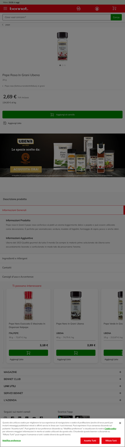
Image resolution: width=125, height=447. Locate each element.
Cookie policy (110, 428)
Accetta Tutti (90, 440)
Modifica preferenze (11, 440)
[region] (62, 432)
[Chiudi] (120, 423)
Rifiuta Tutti (111, 440)
